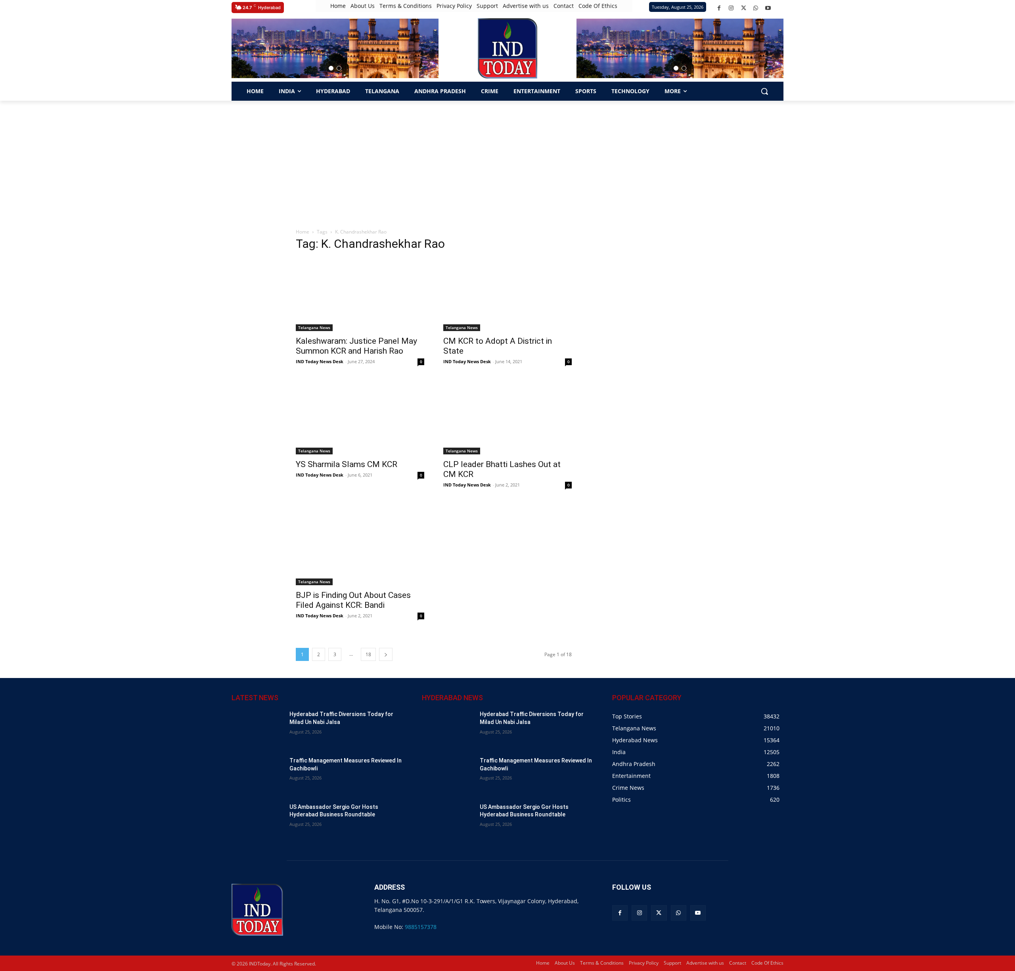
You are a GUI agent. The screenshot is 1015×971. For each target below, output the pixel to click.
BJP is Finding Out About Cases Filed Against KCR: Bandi (353, 600)
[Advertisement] (507, 160)
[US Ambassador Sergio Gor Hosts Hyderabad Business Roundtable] (257, 821)
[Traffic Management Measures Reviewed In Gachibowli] (257, 775)
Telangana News (314, 327)
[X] (743, 8)
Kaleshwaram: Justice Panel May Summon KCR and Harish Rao (356, 346)
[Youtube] (768, 8)
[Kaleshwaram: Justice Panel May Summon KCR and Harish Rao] (360, 295)
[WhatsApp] (756, 8)
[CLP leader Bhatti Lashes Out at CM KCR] (507, 418)
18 (368, 654)
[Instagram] (731, 8)
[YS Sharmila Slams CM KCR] (360, 418)
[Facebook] (719, 8)
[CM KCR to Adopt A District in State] (507, 295)
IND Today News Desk (319, 361)
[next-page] (386, 654)
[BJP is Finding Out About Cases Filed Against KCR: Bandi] (360, 545)
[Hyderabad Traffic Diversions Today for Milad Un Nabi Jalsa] (257, 729)
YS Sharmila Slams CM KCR (346, 464)
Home (302, 231)
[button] (331, 68)
